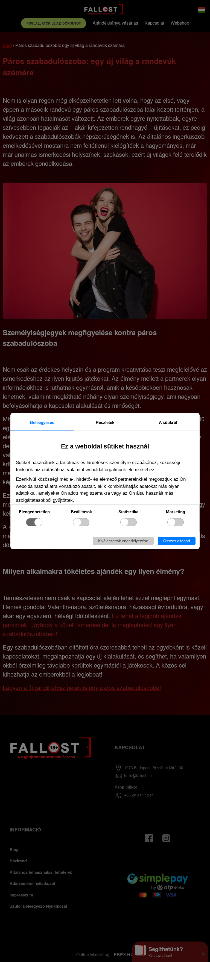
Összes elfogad (176, 541)
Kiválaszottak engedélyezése (123, 541)
